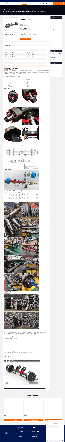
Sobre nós (30, 3)
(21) (56, 21)
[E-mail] (54, 57)
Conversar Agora (56, 59)
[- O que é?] (52, 57)
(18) (55, 29)
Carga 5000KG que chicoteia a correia (10, 388)
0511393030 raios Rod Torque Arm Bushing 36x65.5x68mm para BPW (10, 417)
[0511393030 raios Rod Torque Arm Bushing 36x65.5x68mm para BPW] (12, 407)
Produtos (24, 3)
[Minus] (62, 421)
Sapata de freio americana (35, 431)
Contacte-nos (20, 434)
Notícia (36, 3)
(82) (55, 47)
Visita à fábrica (21, 431)
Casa (20, 3)
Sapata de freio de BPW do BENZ (36, 434)
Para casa (4, 11)
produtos (7, 11)
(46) (55, 35)
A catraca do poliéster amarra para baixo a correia (24, 388)
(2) (56, 38)
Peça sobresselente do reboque (14, 11)
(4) (56, 26)
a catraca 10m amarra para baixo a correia (38, 388)
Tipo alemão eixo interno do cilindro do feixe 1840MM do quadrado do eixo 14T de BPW (32, 417)
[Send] (62, 441)
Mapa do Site (20, 436)
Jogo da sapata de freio (35, 436)
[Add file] (47, 441)
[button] (4, 409)
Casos (40, 3)
